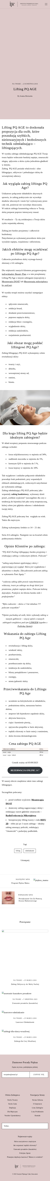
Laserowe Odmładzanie (25, 1022)
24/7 (25, 770)
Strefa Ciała (12, 1104)
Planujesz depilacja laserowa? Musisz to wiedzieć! (25, 1157)
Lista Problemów (37, 1112)
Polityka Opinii (24, 1153)
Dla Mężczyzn (12, 1112)
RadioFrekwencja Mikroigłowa (21, 815)
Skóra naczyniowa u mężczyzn (25, 1141)
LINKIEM (33, 622)
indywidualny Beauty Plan (14, 274)
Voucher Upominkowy (12, 1115)
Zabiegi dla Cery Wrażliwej (25, 1041)
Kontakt (37, 1115)
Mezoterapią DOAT (11, 281)
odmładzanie (29, 851)
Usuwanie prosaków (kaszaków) (25, 1003)
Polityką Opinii (25, 626)
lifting (18, 851)
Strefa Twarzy (12, 1100)
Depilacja (12, 1108)
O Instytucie (37, 1104)
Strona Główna (37, 1100)
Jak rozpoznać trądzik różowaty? (25, 1145)
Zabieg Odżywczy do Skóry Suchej (25, 984)
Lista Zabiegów (37, 1108)
